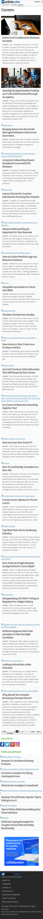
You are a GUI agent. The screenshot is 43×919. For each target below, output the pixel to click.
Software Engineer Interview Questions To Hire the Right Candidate (17, 634)
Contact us (6, 887)
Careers (5, 45)
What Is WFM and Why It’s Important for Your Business (17, 230)
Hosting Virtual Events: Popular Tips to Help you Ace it (21, 798)
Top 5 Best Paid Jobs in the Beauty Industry (19, 531)
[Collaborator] (21, 864)
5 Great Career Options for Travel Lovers (19, 501)
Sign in (37, 2)
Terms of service (9, 898)
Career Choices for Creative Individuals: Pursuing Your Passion (20, 195)
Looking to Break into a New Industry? (16, 666)
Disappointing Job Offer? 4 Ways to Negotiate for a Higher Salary (20, 600)
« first (4, 731)
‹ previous (10, 732)
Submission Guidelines (11, 894)
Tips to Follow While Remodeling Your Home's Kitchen (20, 810)
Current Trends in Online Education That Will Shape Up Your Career (21, 370)
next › (33, 731)
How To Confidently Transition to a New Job (20, 468)
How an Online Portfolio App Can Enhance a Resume (19, 258)
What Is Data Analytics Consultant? (19, 785)
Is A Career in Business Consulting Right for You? (20, 406)
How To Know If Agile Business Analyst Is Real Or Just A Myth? (18, 564)
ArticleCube (24, 906)
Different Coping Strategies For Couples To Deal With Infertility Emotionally (17, 825)
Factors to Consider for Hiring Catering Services (16, 774)
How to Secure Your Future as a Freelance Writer (18, 345)
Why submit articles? (10, 901)
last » (39, 731)
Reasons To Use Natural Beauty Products (17, 762)
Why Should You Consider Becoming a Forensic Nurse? (17, 696)
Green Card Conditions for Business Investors (20, 39)
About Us (6, 880)
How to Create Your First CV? (17, 442)
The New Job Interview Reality (18, 314)
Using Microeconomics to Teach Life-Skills (18, 288)
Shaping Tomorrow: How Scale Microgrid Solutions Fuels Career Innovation (19, 132)
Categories (6, 884)
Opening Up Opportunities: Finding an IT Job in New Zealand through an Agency (20, 94)
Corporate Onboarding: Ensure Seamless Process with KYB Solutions (18, 163)
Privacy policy (7, 891)
